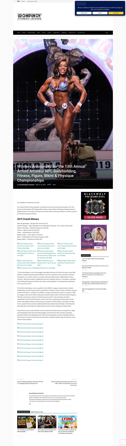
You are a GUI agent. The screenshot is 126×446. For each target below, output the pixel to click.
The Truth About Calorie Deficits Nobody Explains (93, 259)
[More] (66, 196)
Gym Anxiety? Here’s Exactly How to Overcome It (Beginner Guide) (95, 266)
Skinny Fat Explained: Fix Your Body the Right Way (94, 289)
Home (18, 37)
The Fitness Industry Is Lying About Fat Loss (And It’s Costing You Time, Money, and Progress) (67, 431)
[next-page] (21, 437)
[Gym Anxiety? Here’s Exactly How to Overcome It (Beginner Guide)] (47, 422)
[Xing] (30, 404)
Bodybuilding (33, 162)
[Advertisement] (77, 17)
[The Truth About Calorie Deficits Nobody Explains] (26, 422)
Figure (41, 162)
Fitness (23, 37)
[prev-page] (18, 437)
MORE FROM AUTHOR (37, 412)
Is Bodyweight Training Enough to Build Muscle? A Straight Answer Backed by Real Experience (95, 282)
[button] (107, 33)
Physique (47, 162)
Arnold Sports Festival (26, 185)
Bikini (25, 162)
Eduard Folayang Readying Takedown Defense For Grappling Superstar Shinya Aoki (30, 382)
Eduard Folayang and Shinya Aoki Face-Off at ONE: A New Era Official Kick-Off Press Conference (64, 383)
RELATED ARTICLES (23, 412)
